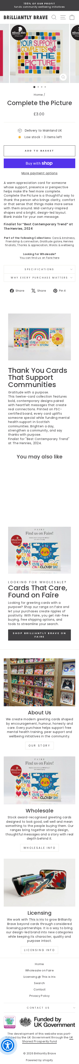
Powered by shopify (39, 1060)
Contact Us (38, 1007)
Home (38, 95)
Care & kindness (63, 238)
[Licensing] (39, 883)
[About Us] (39, 682)
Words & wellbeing (61, 245)
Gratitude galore (51, 241)
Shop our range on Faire (43, 607)
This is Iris (36, 920)
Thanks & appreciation (32, 245)
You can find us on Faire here (39, 258)
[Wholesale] (39, 780)
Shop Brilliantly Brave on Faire (39, 634)
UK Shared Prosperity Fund (47, 1039)
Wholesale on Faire (39, 970)
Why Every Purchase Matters (39, 277)
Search (39, 983)
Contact (39, 989)
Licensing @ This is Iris (39, 977)
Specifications (39, 269)
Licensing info (39, 950)
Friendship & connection (22, 241)
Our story (39, 745)
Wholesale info (39, 848)
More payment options (39, 173)
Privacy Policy (39, 996)
